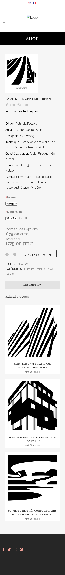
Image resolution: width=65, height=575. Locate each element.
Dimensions (14, 211)
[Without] (11, 203)
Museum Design (33, 269)
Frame (10, 197)
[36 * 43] (11, 218)
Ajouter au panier (38, 255)
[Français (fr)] (34, 3)
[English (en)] (29, 3)
